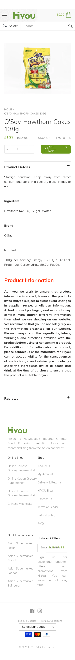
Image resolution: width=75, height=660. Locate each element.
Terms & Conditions (51, 621)
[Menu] (4, 15)
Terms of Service (48, 507)
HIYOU (31, 647)
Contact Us (45, 499)
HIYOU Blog (45, 490)
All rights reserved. (46, 647)
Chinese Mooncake (20, 504)
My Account (45, 474)
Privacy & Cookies (26, 621)
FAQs (41, 523)
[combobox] (48, 26)
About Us (44, 466)
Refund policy (46, 515)
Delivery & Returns (50, 482)
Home (8, 109)
